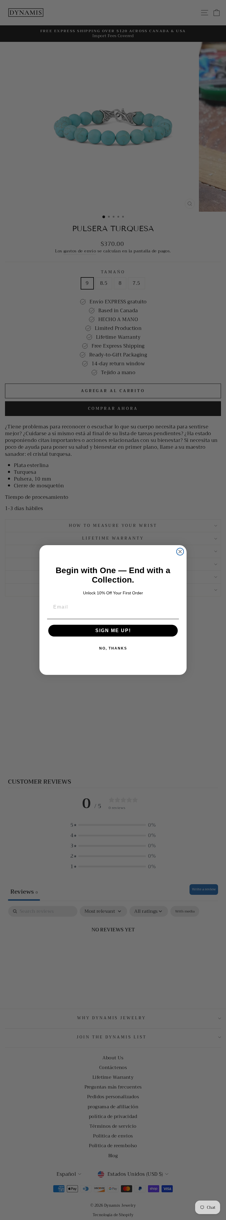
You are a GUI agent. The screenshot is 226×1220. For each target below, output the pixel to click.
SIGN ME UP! (113, 630)
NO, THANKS (113, 648)
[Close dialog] (180, 551)
